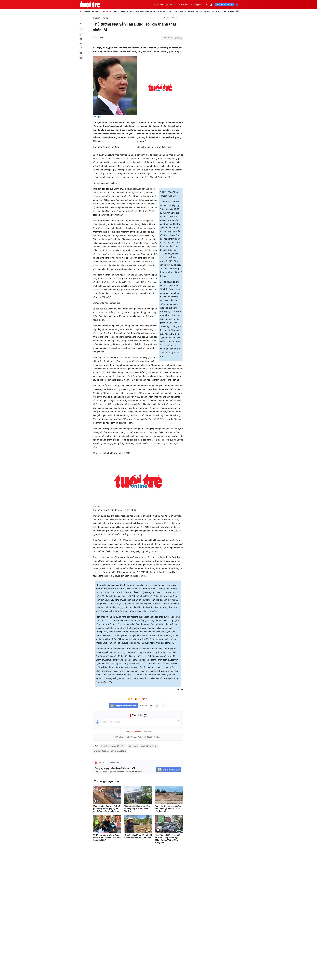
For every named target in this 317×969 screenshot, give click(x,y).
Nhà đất (207, 11)
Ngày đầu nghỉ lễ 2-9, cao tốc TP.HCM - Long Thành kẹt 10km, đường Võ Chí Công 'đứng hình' (168, 839)
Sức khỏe (215, 11)
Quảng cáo (197, 5)
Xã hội (105, 18)
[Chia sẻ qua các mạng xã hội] (163, 706)
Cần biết (184, 5)
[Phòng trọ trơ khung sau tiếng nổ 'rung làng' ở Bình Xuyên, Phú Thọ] (138, 795)
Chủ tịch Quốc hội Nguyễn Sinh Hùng (110, 751)
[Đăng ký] (168, 769)
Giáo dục (199, 11)
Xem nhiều (95, 11)
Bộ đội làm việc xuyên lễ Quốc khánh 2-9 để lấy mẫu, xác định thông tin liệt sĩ (107, 837)
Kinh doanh (134, 11)
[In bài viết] (81, 58)
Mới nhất (86, 11)
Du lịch (156, 11)
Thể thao (190, 11)
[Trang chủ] (80, 11)
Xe (151, 11)
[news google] (172, 38)
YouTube (172, 5)
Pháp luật (125, 11)
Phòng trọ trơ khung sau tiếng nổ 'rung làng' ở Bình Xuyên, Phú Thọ (137, 808)
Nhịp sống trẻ (165, 11)
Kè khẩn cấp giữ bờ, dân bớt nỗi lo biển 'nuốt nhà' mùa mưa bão (138, 836)
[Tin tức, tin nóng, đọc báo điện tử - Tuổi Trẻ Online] (89, 4)
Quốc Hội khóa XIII (149, 746)
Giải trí (183, 11)
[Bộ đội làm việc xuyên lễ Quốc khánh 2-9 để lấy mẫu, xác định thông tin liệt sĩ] (107, 824)
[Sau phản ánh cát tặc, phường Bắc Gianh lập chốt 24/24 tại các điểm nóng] (169, 795)
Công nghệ (144, 11)
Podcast (159, 5)
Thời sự (109, 11)
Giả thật (223, 11)
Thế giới (116, 11)
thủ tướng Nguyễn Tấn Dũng (113, 746)
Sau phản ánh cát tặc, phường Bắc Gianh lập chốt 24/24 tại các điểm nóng (168, 808)
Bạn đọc (231, 11)
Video (103, 11)
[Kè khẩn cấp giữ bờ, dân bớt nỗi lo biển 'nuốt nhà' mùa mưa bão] (138, 824)
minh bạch (133, 746)
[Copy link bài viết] (157, 706)
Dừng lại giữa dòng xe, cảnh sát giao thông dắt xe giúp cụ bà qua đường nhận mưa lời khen (107, 808)
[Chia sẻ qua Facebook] (151, 706)
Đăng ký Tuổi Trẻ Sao (224, 5)
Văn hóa (176, 11)
